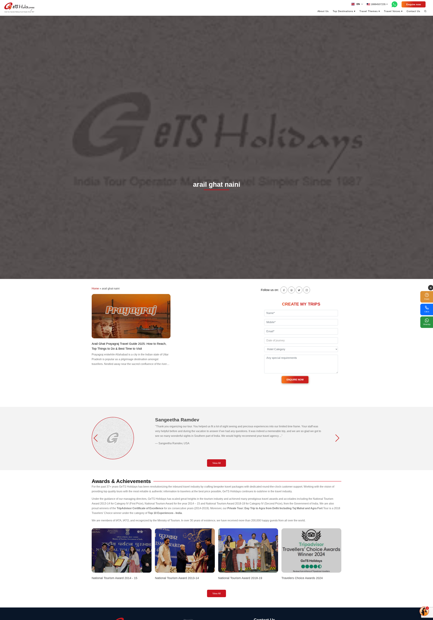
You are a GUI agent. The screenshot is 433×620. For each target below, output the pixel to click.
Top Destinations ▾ (344, 11)
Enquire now (413, 4)
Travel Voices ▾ (393, 11)
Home (95, 288)
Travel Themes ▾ (369, 11)
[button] (95, 438)
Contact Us (413, 11)
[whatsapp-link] (394, 4)
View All (216, 463)
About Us (323, 11)
